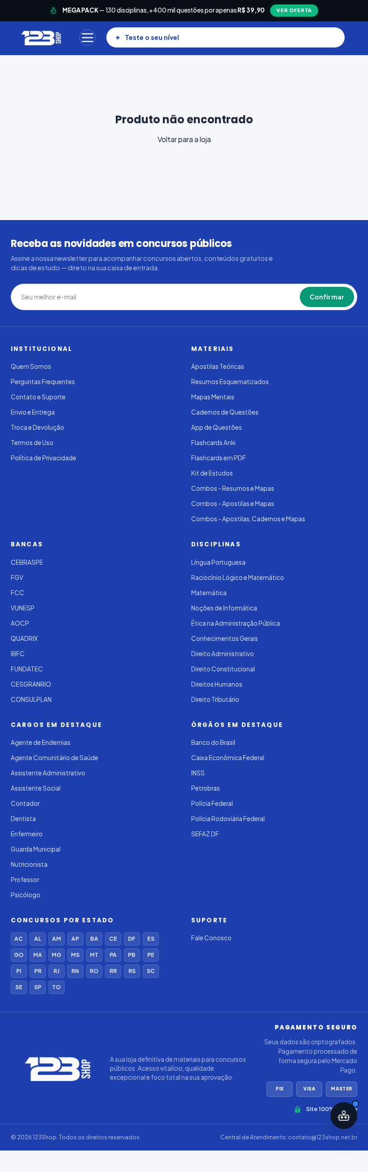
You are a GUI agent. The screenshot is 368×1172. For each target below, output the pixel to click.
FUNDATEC (27, 669)
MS (75, 954)
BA (94, 938)
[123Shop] (41, 37)
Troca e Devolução (37, 427)
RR (113, 971)
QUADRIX (24, 638)
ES (150, 938)
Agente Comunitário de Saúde (54, 757)
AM (56, 938)
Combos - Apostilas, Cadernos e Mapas (248, 519)
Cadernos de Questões (224, 412)
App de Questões (216, 427)
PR (37, 971)
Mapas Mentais (212, 397)
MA (37, 954)
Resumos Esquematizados (230, 381)
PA (113, 954)
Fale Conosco (211, 938)
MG (56, 954)
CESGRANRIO (31, 684)
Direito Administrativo (222, 653)
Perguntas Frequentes (43, 381)
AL (37, 938)
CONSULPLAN (31, 699)
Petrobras (205, 788)
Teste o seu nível (152, 37)
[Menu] (87, 38)
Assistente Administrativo (48, 773)
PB (132, 954)
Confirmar (327, 297)
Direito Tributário (215, 699)
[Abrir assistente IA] (343, 1115)
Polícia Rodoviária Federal (228, 818)
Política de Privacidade (43, 458)
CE (113, 938)
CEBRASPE (27, 562)
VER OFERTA (294, 10)
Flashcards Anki (213, 442)
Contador (25, 803)
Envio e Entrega (33, 412)
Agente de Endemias (40, 742)
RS (132, 971)
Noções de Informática (224, 608)
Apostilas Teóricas (217, 366)
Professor (25, 879)
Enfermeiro (27, 834)
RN (75, 971)
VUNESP (23, 608)
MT (94, 954)
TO (56, 987)
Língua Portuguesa (218, 562)
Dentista (23, 818)
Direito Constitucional (223, 669)
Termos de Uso (32, 442)
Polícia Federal (212, 803)
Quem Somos (31, 366)
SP (37, 987)
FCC (17, 593)
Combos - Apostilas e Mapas (232, 503)
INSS (198, 773)
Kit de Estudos (212, 473)
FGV (17, 577)
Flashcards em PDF (218, 458)
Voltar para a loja (184, 139)
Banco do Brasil (213, 742)
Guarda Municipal (36, 849)
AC (18, 938)
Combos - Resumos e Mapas (232, 488)
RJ (56, 971)
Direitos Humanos (216, 684)
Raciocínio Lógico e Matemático (237, 577)
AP (75, 938)
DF (132, 938)
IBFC (18, 653)
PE (150, 954)
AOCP (20, 623)
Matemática (209, 593)
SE (18, 987)
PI (18, 971)
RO (94, 971)
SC (151, 971)
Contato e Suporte (38, 397)
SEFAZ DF (205, 834)
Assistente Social (36, 788)
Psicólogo (25, 895)
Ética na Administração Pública (235, 623)
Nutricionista (29, 864)
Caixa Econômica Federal (227, 757)
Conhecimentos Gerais (224, 638)
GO (18, 954)
